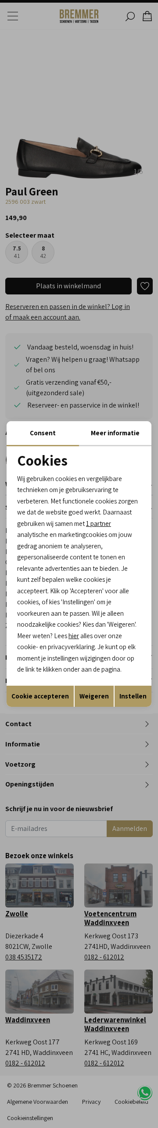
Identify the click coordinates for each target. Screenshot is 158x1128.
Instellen (133, 696)
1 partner (98, 523)
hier (73, 636)
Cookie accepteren (40, 696)
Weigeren (94, 696)
